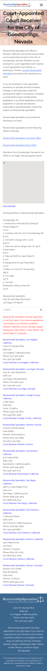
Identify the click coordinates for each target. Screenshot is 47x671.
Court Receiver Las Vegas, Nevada (19, 389)
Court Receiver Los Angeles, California (20, 362)
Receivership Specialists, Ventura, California (23, 539)
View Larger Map (9, 206)
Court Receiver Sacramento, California (21, 474)
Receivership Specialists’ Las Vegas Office (22, 138)
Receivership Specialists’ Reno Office (20, 145)
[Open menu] (41, 4)
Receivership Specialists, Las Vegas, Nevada (23, 369)
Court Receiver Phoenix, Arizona (18, 444)
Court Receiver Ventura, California (18, 559)
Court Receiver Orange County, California (22, 418)
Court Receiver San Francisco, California (21, 532)
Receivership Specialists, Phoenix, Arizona (22, 424)
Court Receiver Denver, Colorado (18, 585)
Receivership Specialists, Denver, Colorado (23, 565)
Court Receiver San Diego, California (20, 503)
